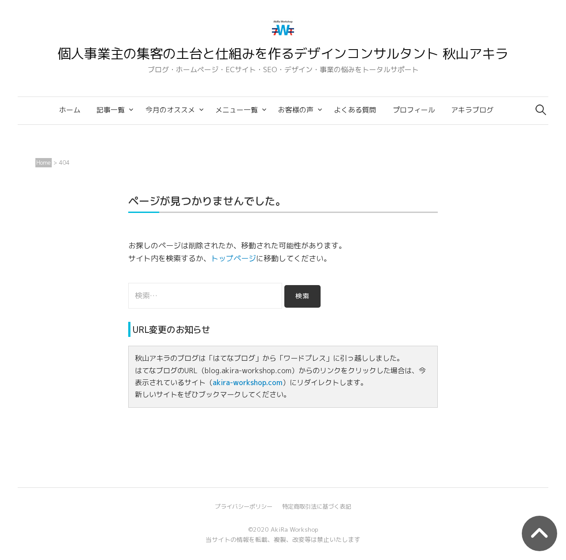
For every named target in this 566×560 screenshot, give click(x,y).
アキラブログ (472, 110)
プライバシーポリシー (243, 506)
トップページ (233, 258)
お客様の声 (296, 110)
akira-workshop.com (248, 382)
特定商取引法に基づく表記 (316, 506)
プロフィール (414, 110)
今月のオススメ (170, 110)
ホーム (69, 110)
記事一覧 (110, 110)
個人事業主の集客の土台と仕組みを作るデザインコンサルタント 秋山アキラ (283, 53)
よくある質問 (355, 110)
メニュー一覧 (236, 110)
